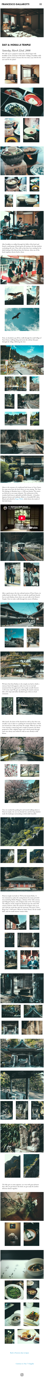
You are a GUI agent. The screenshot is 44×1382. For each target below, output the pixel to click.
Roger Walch (19, 499)
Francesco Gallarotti (15, 4)
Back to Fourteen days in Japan (19, 1353)
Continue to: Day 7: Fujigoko (25, 1364)
